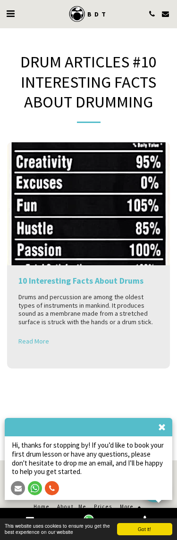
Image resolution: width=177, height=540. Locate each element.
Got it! (144, 528)
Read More (33, 341)
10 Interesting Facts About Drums (80, 281)
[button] (10, 13)
